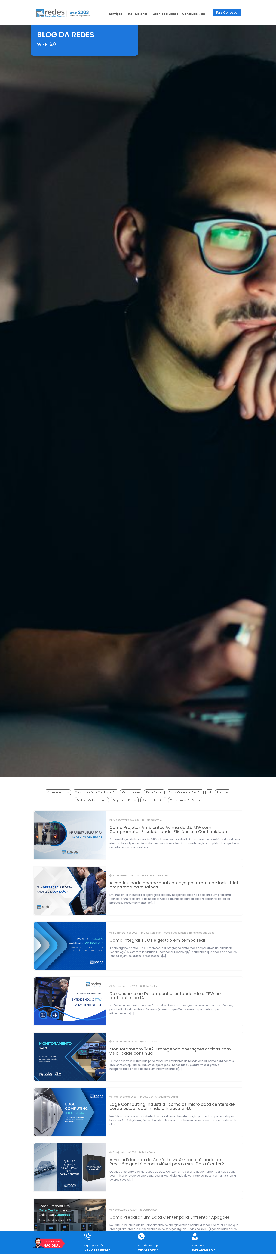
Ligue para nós (93, 1245)
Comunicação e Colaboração (95, 792)
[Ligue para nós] (87, 1236)
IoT (209, 792)
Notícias (222, 792)
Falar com (198, 1245)
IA (161, 820)
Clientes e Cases (165, 14)
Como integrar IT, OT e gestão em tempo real (157, 940)
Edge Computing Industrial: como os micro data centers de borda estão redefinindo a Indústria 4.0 (172, 1106)
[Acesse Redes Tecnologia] (63, 12)
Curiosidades (131, 792)
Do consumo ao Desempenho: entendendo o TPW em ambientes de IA (165, 996)
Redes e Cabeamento (92, 800)
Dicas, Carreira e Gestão (185, 792)
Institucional (137, 14)
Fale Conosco (226, 12)
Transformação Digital (185, 800)
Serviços (115, 14)
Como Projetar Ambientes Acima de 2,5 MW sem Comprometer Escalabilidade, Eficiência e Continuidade (168, 829)
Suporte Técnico (153, 800)
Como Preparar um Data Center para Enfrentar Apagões (169, 1217)
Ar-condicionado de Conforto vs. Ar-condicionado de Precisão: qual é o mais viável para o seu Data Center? (166, 1162)
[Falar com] (195, 1236)
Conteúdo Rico (193, 14)
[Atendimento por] (141, 1236)
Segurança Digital (124, 800)
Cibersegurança (58, 792)
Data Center (154, 792)
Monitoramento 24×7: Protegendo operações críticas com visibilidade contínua (170, 1051)
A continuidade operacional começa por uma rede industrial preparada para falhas (173, 885)
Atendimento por (149, 1245)
